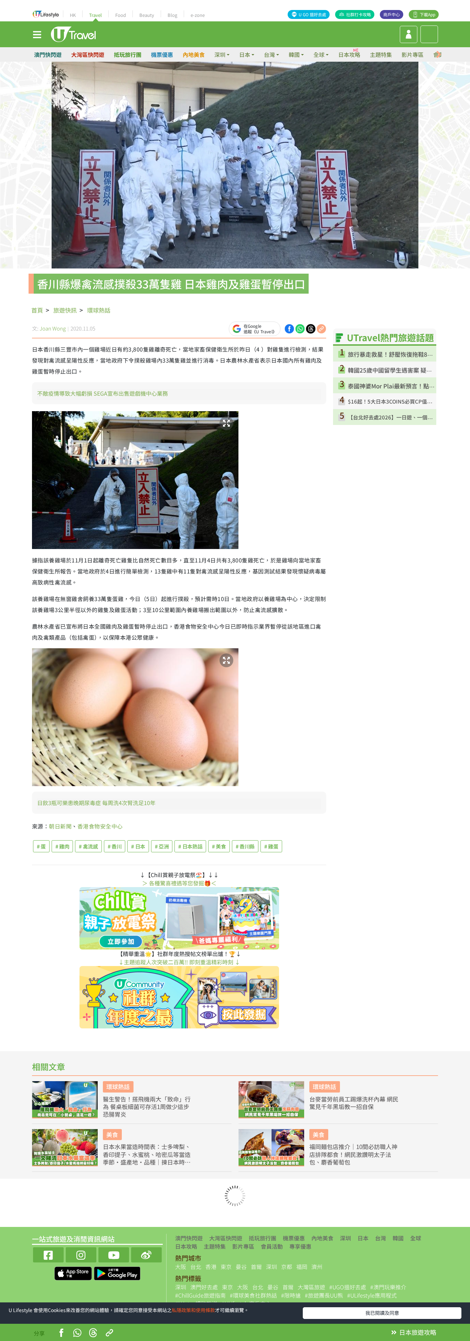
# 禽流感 (88, 846)
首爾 (256, 1266)
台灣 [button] (269, 54)
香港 (210, 1266)
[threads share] (311, 327)
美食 (112, 1134)
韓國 (398, 1238)
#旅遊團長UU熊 (324, 1295)
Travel (95, 15)
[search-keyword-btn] (429, 34)
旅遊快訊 (65, 310)
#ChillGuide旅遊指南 (200, 1295)
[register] (408, 34)
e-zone (198, 15)
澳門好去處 (204, 1287)
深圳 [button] (219, 54)
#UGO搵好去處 (347, 1287)
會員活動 (272, 1246)
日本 (362, 1238)
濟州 (316, 1266)
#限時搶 (291, 1295)
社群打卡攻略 (358, 14)
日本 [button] (244, 54)
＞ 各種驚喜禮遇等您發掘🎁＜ (179, 883)
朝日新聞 (60, 826)
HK (73, 15)
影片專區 (413, 54)
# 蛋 (41, 846)
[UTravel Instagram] (81, 1254)
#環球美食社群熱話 (253, 1295)
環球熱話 (98, 310)
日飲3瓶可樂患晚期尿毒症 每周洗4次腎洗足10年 (96, 803)
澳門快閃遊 (48, 54)
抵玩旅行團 (127, 54)
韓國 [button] (294, 54)
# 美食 (219, 846)
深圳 (345, 1238)
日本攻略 (349, 54)
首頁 (37, 310)
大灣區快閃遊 (87, 54)
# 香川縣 (245, 846)
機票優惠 (162, 54)
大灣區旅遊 (311, 1287)
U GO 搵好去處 (312, 14)
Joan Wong (53, 328)
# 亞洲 (162, 846)
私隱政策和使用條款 (193, 1310)
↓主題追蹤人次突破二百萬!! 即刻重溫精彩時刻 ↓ (179, 962)
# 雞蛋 (271, 846)
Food (120, 15)
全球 (415, 1238)
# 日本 (138, 846)
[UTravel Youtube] (113, 1254)
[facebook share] (289, 327)
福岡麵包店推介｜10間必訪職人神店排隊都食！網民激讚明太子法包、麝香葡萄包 (353, 1154)
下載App (427, 14)
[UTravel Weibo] (146, 1254)
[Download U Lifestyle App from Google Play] (117, 1272)
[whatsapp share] (300, 327)
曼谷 (241, 1266)
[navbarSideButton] (37, 34)
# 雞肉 (62, 846)
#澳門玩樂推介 (388, 1287)
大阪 (180, 1266)
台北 (195, 1266)
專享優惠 (300, 1246)
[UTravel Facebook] (48, 1254)
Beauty (146, 15)
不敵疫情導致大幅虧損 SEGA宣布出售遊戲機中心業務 (102, 393)
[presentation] (438, 54)
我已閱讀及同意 (382, 1312)
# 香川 (115, 846)
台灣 (380, 1238)
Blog (172, 15)
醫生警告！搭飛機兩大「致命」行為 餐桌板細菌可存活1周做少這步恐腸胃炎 (147, 1106)
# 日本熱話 (190, 846)
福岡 (301, 1266)
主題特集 (381, 54)
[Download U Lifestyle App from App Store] (74, 1272)
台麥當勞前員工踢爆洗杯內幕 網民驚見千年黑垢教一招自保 (353, 1102)
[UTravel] (73, 33)
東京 (226, 1266)
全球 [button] (318, 54)
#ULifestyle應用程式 (372, 1295)
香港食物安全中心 (100, 826)
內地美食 (194, 54)
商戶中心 (391, 14)
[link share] (321, 327)
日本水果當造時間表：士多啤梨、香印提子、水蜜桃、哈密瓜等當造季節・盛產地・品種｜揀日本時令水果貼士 (147, 1154)
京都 (286, 1266)
